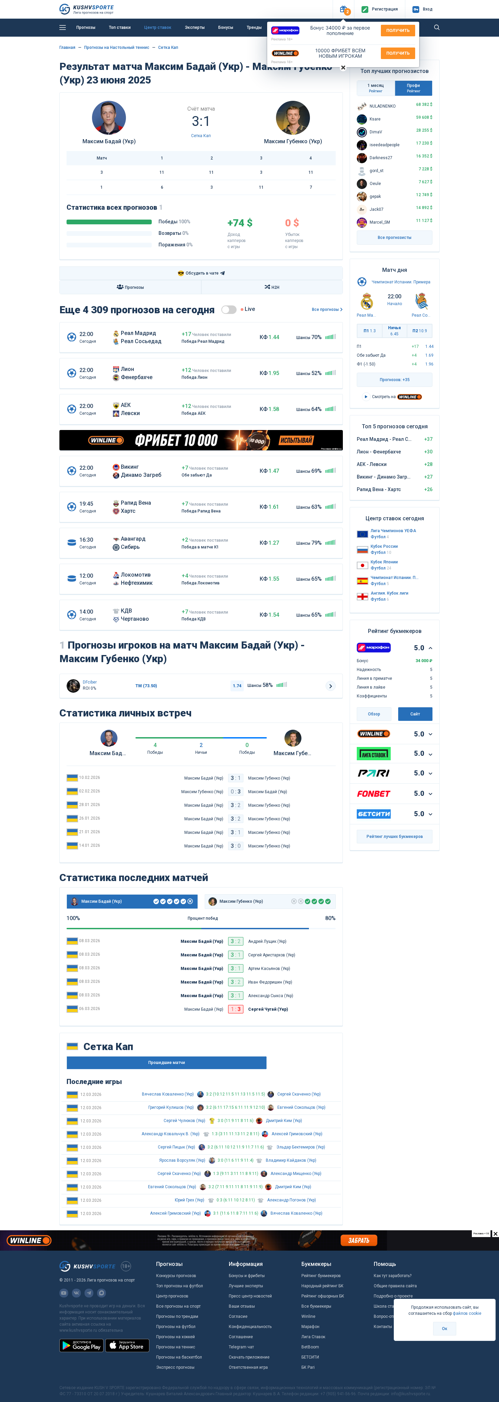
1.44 (429, 346)
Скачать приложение (249, 1357)
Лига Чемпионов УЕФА (393, 530)
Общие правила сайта (395, 1286)
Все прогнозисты (394, 237)
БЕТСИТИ (310, 1357)
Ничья (394, 330)
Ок (444, 1328)
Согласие (238, 1316)
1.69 (429, 355)
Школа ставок (387, 1306)
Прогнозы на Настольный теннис (116, 47)
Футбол (380, 537)
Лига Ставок (313, 1336)
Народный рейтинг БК (322, 1286)
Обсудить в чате (198, 273)
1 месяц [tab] (376, 88)
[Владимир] (73, 686)
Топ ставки (120, 27)
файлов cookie (467, 1313)
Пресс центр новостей (250, 1296)
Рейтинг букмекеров (321, 1275)
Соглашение (241, 1336)
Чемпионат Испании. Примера (401, 282)
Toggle (229, 309)
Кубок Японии (384, 562)
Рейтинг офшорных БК (322, 1296)
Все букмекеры (316, 1306)
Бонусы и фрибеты (247, 1275)
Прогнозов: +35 (395, 379)
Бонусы (225, 27)
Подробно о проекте (393, 1296)
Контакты (383, 1326)
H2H (275, 287)
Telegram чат (241, 1347)
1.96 (429, 364)
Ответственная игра (248, 1367)
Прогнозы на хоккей (175, 1336)
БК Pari (308, 1367)
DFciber (90, 682)
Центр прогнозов (172, 1296)
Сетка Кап (168, 47)
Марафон (310, 1326)
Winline (308, 1316)
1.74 (237, 686)
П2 (419, 331)
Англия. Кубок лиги (389, 593)
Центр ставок (157, 27)
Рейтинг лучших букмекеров (395, 836)
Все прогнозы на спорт (178, 1306)
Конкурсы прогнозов (176, 1275)
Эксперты (195, 27)
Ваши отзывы (242, 1306)
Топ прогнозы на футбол (179, 1286)
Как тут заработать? (392, 1275)
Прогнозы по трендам (177, 1316)
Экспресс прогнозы (175, 1367)
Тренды (254, 27)
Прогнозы (85, 27)
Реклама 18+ (282, 39)
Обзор (374, 714)
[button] (343, 9)
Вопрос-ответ (387, 1316)
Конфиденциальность (250, 1326)
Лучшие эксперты (246, 1286)
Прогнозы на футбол (176, 1326)
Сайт (415, 714)
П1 (370, 331)
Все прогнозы (325, 309)
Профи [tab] (413, 88)
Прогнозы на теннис (175, 1347)
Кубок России (384, 546)
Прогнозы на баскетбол (179, 1357)
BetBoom (310, 1347)
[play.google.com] (81, 1345)
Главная (67, 47)
